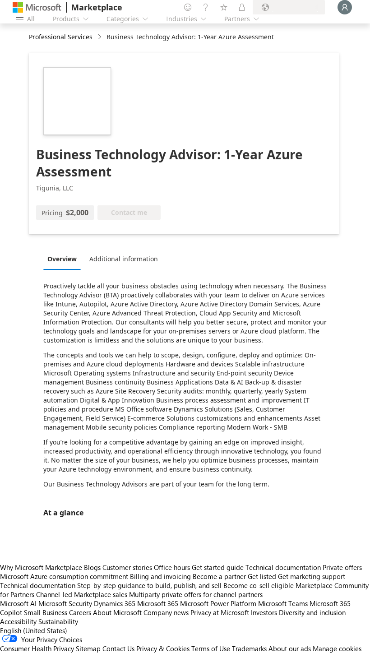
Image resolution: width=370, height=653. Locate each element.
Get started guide (218, 567)
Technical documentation (283, 567)
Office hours (172, 567)
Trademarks (249, 648)
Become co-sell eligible (258, 585)
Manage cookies (337, 648)
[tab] (64, 259)
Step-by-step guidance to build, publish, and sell (149, 585)
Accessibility (18, 621)
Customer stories (127, 567)
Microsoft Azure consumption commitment (65, 576)
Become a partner (219, 576)
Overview (62, 259)
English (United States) (33, 630)
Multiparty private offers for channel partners (196, 594)
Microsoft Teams (283, 603)
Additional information (123, 259)
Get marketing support (311, 576)
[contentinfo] (100, 37)
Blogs (92, 567)
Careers (80, 612)
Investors (264, 612)
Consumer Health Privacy (37, 648)
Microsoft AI (18, 603)
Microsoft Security (65, 603)
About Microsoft (117, 612)
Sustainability (58, 621)
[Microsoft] (37, 7)
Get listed (262, 576)
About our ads (289, 648)
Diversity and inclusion (312, 612)
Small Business (45, 612)
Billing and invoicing (160, 576)
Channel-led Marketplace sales (81, 594)
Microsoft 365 (157, 603)
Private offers (342, 567)
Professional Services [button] (60, 36)
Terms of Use (210, 648)
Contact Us (118, 648)
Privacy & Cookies (163, 648)
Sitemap (88, 648)
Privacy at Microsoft (219, 612)
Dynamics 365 (114, 603)
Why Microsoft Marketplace (41, 567)
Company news (166, 612)
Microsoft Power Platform (218, 603)
